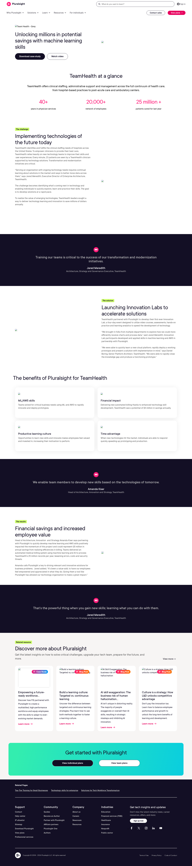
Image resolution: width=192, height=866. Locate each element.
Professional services (24, 837)
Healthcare (106, 820)
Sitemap (18, 824)
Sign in (182, 4)
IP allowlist (20, 820)
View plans (19, 833)
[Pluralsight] (16, 4)
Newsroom (77, 820)
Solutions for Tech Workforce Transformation (100, 790)
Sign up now (138, 820)
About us (76, 812)
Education (105, 812)
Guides (47, 812)
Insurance (105, 824)
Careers (75, 816)
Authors (47, 833)
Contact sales (156, 13)
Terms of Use (144, 855)
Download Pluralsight (24, 829)
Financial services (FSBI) (111, 816)
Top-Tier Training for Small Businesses (31, 790)
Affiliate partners (51, 824)
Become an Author (52, 816)
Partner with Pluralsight (54, 820)
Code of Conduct (171, 855)
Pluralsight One (50, 829)
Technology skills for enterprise (64, 790)
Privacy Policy (156, 855)
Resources (77, 824)
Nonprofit (105, 829)
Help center (20, 816)
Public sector (107, 833)
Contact (18, 812)
